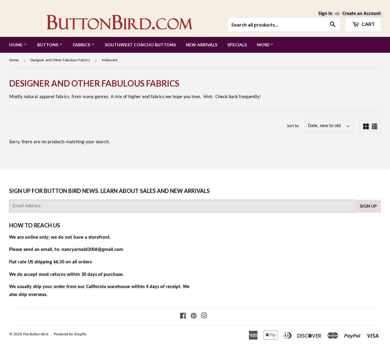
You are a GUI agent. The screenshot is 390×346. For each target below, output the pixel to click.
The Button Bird (35, 334)
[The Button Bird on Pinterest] (193, 316)
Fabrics (82, 44)
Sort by (293, 126)
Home (16, 44)
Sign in (325, 13)
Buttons (48, 44)
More (263, 44)
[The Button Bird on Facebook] (183, 316)
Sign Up (368, 206)
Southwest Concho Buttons (140, 44)
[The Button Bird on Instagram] (204, 316)
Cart (368, 24)
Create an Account (361, 13)
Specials (237, 44)
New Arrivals (201, 44)
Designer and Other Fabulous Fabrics (60, 60)
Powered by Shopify (70, 334)
